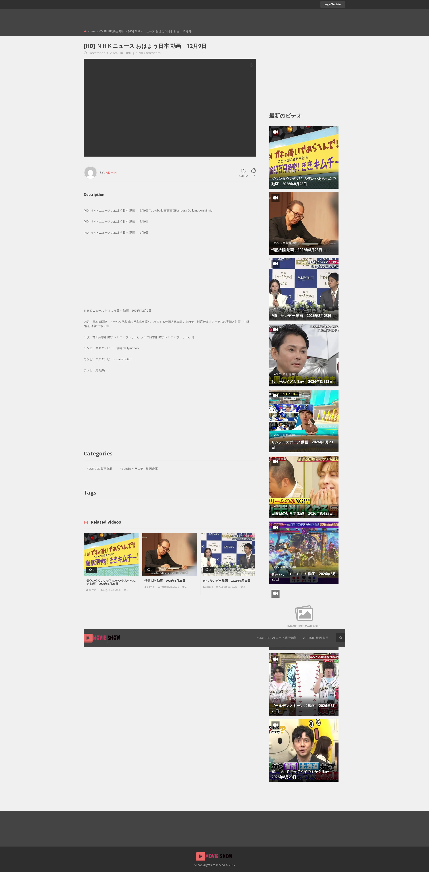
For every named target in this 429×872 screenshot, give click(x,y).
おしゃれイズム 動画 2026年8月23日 (302, 381)
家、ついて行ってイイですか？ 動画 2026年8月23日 (302, 774)
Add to (243, 175)
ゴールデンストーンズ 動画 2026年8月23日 (303, 708)
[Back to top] (414, 862)
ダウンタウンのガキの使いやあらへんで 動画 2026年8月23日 (111, 582)
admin (111, 172)
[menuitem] (276, 638)
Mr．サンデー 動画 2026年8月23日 (226, 581)
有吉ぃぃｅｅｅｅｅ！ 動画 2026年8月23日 (303, 576)
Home (92, 31)
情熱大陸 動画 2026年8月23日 (165, 581)
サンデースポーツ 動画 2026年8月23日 (302, 445)
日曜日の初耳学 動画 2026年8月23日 (302, 513)
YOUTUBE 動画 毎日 (315, 638)
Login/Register (333, 4)
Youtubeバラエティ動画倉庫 (276, 638)
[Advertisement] (170, 107)
